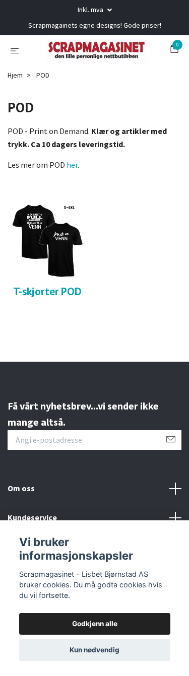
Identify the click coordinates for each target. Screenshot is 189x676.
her (72, 206)
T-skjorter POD (47, 332)
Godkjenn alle (94, 624)
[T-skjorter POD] (47, 281)
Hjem (15, 116)
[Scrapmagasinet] (94, 71)
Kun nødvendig (94, 650)
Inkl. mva (91, 9)
